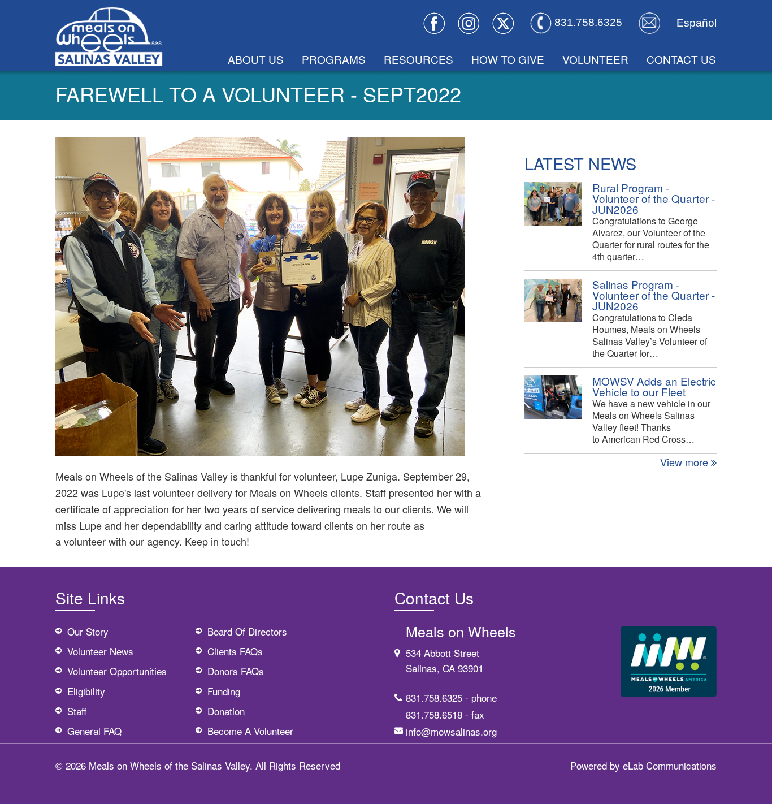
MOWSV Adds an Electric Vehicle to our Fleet (654, 386)
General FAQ (94, 731)
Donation (226, 711)
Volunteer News (100, 651)
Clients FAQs (235, 651)
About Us (256, 59)
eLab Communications (670, 765)
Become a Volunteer (250, 731)
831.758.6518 (434, 714)
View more (685, 462)
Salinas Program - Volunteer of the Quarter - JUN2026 (653, 295)
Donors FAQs (235, 671)
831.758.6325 (434, 697)
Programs (334, 59)
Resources (418, 59)
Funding (223, 691)
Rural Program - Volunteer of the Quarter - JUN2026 (653, 198)
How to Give (507, 59)
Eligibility (86, 691)
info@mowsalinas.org (451, 731)
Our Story (88, 631)
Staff (76, 711)
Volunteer (595, 59)
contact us (681, 59)
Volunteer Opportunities (117, 671)
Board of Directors (247, 631)
